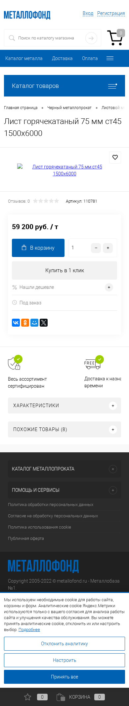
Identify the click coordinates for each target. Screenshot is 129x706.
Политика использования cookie (39, 527)
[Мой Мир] (34, 323)
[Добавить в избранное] (115, 157)
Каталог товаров (35, 85)
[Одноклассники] (25, 323)
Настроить (64, 660)
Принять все (64, 676)
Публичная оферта (26, 538)
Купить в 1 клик (64, 270)
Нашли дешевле (37, 287)
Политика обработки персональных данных (50, 504)
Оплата (90, 58)
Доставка (62, 58)
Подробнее (29, 629)
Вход (88, 13)
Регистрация (111, 13)
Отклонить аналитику (64, 643)
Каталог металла (24, 58)
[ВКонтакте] (16, 323)
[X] (44, 323)
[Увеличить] (64, 170)
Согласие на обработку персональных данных (53, 515)
